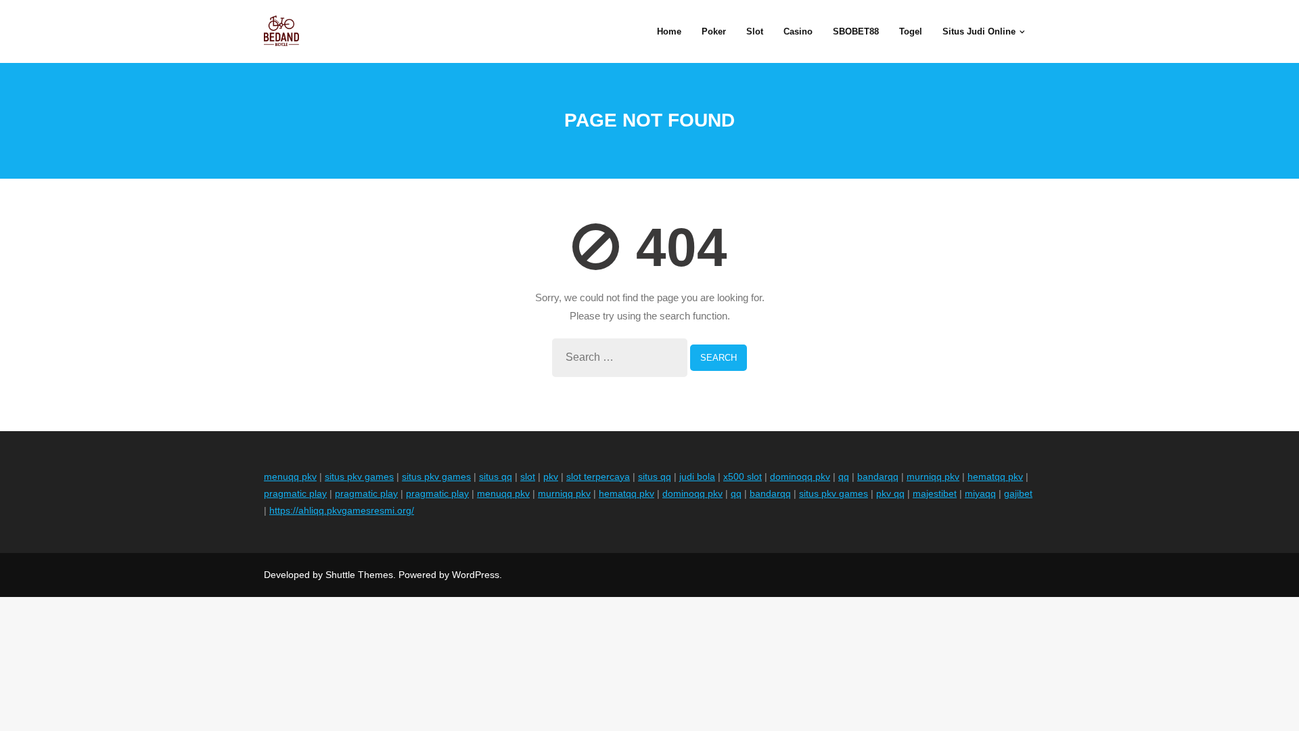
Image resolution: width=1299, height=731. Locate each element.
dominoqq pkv (800, 476)
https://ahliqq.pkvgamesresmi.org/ (341, 510)
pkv (550, 476)
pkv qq (890, 493)
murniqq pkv (933, 476)
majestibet (935, 493)
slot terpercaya (598, 476)
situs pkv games (359, 476)
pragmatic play (295, 493)
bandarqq (877, 476)
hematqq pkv (995, 476)
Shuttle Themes (359, 574)
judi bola (697, 476)
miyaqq (980, 493)
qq (843, 476)
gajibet (1018, 493)
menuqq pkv (290, 476)
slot (527, 476)
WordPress (475, 574)
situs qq (495, 476)
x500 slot (742, 476)
